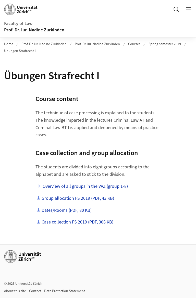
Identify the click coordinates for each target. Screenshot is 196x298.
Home (8, 44)
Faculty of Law (18, 23)
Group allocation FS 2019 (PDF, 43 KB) (78, 198)
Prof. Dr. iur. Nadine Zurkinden (34, 30)
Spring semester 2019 (165, 44)
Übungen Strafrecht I (20, 51)
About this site (15, 291)
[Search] (176, 9)
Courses (134, 44)
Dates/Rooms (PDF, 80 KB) (67, 210)
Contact (35, 291)
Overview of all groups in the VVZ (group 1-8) (85, 186)
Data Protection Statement (64, 291)
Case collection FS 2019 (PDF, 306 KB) (77, 222)
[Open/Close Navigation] (188, 9)
